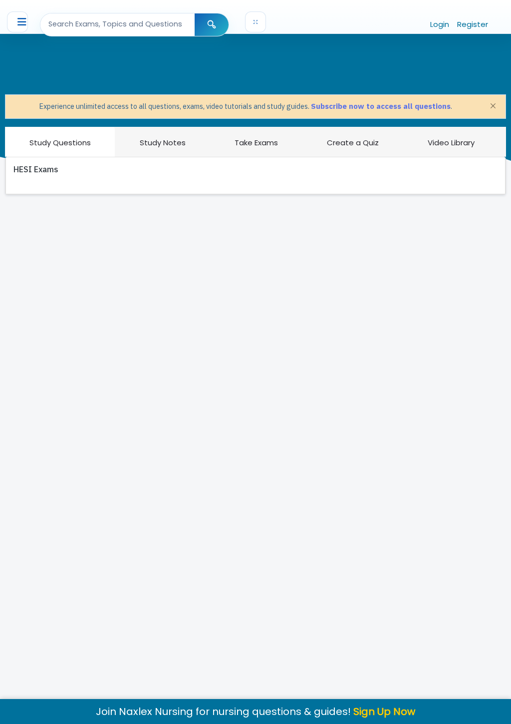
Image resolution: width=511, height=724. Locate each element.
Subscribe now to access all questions (381, 106)
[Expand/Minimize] (255, 21)
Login (439, 24)
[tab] (60, 142)
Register (472, 24)
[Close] (493, 106)
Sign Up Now (384, 712)
